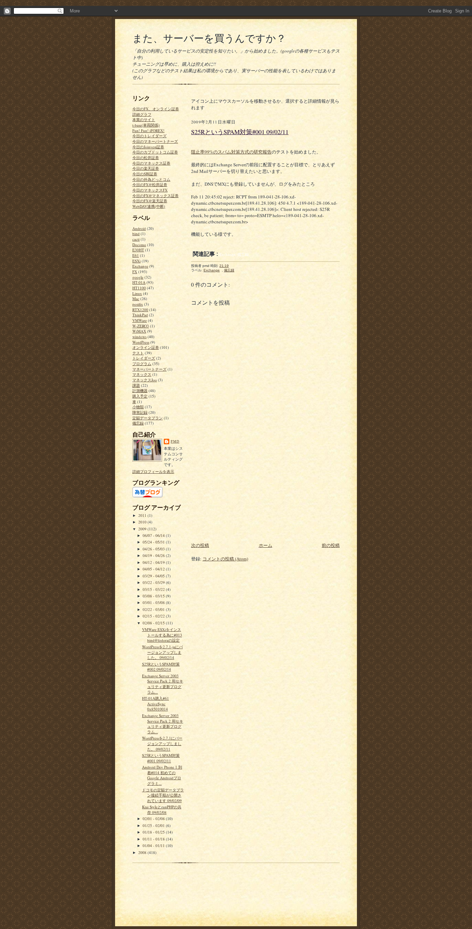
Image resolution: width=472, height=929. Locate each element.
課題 (136, 385)
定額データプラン (147, 417)
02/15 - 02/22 (154, 616)
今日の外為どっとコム (151, 179)
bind (136, 233)
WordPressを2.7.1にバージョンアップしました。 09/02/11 (162, 743)
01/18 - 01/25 (154, 832)
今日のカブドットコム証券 (155, 152)
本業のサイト (143, 119)
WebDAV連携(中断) (148, 206)
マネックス (141, 374)
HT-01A (138, 282)
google (137, 277)
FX (134, 271)
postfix (137, 304)
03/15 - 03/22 (154, 589)
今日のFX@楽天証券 (149, 200)
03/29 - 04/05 (154, 575)
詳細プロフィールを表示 (153, 471)
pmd (175, 441)
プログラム (141, 363)
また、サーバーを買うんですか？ (209, 38)
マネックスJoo (144, 379)
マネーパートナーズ (149, 369)
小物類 (138, 406)
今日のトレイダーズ (149, 135)
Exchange (140, 266)
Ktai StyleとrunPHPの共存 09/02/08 (161, 809)
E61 (135, 255)
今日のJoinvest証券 (148, 146)
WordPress (140, 342)
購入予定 (140, 396)
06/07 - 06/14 (154, 535)
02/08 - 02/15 (154, 622)
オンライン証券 (145, 347)
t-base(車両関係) (146, 125)
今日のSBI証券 (144, 173)
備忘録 (138, 423)
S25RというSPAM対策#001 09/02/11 (161, 758)
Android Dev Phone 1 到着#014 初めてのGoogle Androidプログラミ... (162, 775)
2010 (143, 521)
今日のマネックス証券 (151, 163)
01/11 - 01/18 (154, 839)
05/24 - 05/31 (154, 542)
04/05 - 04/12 (154, 569)
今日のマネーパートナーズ (155, 141)
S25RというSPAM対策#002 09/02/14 (161, 666)
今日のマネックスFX (150, 190)
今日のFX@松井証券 (149, 184)
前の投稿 (331, 545)
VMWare (139, 320)
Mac (135, 298)
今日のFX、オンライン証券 (155, 108)
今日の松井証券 (145, 157)
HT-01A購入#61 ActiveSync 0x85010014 (155, 704)
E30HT (138, 249)
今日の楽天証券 (145, 168)
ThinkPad (140, 314)
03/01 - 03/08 (154, 602)
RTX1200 (140, 309)
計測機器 (140, 390)
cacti (136, 239)
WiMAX (139, 331)
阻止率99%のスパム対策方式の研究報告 (231, 152)
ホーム (265, 545)
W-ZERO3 (140, 325)
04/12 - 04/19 (154, 562)
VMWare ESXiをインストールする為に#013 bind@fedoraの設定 (162, 635)
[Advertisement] (243, 493)
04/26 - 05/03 (154, 548)
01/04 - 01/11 (154, 845)
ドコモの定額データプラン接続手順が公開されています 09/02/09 (163, 795)
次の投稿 (200, 545)
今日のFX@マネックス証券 (155, 195)
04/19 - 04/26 (154, 555)
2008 (143, 852)
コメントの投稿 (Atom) (225, 559)
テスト (138, 352)
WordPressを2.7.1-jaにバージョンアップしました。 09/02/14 (162, 652)
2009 (143, 528)
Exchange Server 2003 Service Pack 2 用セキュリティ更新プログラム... (162, 684)
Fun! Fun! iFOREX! (148, 130)
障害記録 (140, 412)
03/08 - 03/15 (154, 595)
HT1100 (139, 287)
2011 (143, 515)
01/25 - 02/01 (154, 825)
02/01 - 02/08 (154, 818)
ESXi (136, 260)
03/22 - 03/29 (154, 582)
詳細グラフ (141, 114)
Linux (137, 293)
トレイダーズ (143, 358)
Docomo (139, 244)
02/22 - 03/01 (154, 609)
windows (139, 336)
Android (139, 228)
